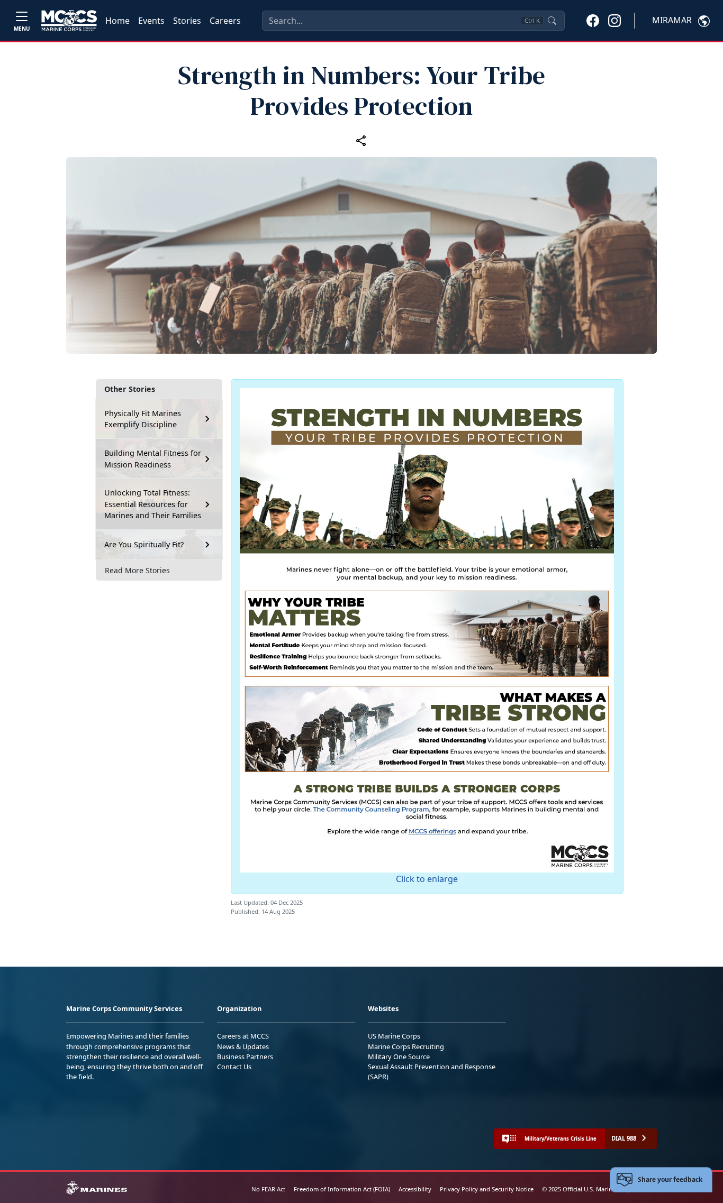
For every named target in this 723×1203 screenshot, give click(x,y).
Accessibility (415, 1189)
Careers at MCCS (243, 1036)
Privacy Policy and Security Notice (487, 1189)
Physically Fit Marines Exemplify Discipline (142, 419)
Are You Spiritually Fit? (144, 544)
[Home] (69, 20)
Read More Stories (137, 570)
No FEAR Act (268, 1189)
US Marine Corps (394, 1036)
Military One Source (399, 1056)
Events (151, 20)
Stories (187, 20)
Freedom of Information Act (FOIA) (342, 1189)
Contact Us (234, 1066)
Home (117, 20)
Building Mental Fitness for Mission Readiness (152, 459)
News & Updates (243, 1046)
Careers (225, 20)
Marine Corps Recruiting (406, 1046)
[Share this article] (361, 140)
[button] (592, 20)
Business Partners (245, 1056)
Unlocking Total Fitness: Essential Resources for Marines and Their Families (152, 504)
